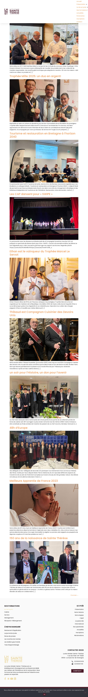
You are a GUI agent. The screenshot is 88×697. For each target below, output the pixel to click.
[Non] (85, 692)
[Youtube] (11, 679)
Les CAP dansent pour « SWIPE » (31, 194)
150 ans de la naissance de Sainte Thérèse (39, 538)
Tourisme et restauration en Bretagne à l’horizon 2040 (42, 135)
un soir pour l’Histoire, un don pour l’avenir (38, 372)
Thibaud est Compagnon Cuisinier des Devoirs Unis (41, 313)
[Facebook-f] (5, 679)
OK (44, 694)
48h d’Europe (19, 428)
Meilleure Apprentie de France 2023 (34, 481)
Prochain (74, 595)
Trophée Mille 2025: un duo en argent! (35, 76)
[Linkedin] (15, 679)
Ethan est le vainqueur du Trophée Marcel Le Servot (40, 253)
